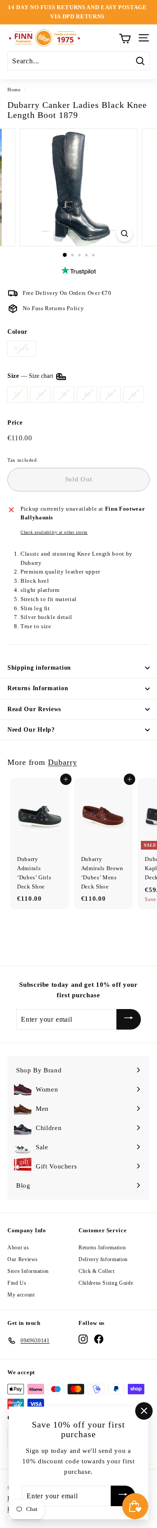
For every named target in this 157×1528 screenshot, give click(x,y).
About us (18, 1248)
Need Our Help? (31, 729)
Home (14, 89)
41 (110, 394)
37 (17, 394)
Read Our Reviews (34, 709)
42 (133, 394)
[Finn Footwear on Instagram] (83, 1339)
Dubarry (62, 762)
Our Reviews (22, 1259)
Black (21, 348)
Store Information (28, 1271)
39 (64, 394)
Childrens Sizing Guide (105, 1283)
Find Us (17, 1283)
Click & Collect (96, 1271)
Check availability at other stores (54, 532)
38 (40, 394)
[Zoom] (124, 233)
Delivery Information (103, 1259)
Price (14, 422)
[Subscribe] (128, 1019)
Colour (17, 331)
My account (21, 1295)
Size (31, 376)
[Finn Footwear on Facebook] (98, 1339)
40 (87, 394)
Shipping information (39, 667)
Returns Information (37, 688)
